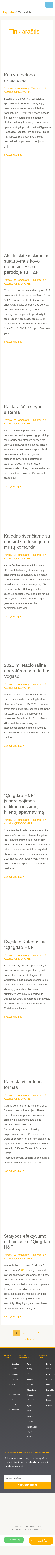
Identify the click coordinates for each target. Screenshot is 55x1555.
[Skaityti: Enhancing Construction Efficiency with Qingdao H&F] (27, 1206)
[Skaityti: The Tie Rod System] (27, 377)
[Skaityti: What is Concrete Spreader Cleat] (27, 58)
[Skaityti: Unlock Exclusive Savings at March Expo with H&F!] (27, 207)
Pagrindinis (9, 12)
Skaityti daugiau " (14, 154)
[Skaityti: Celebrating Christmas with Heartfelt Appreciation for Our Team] (27, 514)
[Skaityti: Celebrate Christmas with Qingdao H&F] (27, 912)
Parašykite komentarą (16, 88)
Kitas (29, 1339)
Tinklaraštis (37, 88)
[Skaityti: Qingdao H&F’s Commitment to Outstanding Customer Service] (27, 773)
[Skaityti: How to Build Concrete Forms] (27, 1052)
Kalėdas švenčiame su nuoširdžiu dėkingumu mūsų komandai (27, 541)
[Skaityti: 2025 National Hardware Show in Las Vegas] (27, 643)
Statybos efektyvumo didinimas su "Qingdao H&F (27, 1242)
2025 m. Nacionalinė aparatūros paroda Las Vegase (27, 671)
